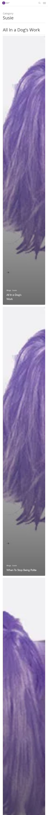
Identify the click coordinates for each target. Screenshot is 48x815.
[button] (44, 3)
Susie (14, 290)
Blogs (9, 290)
